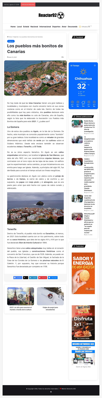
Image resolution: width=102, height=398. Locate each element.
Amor (64, 27)
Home (13, 27)
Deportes (56, 27)
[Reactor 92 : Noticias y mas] (51, 15)
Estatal (26, 27)
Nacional (34, 27)
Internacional (45, 27)
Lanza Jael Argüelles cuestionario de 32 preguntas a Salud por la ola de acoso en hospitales (89, 202)
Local (19, 27)
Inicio (10, 37)
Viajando (15, 37)
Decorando (72, 27)
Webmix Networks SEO (69, 389)
